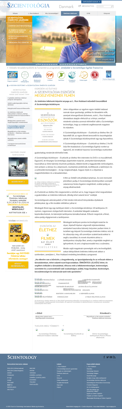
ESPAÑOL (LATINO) (36, 375)
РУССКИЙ (10, 382)
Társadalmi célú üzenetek (18, 42)
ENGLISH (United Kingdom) (15, 370)
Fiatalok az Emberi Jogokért (95, 395)
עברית (9, 378)
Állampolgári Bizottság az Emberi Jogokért (99, 398)
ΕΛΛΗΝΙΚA (33, 380)
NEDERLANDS (11, 387)
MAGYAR (32, 368)
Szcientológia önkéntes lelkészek (96, 380)
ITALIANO (33, 382)
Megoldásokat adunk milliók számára (17, 139)
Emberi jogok (83, 80)
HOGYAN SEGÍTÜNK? (18, 85)
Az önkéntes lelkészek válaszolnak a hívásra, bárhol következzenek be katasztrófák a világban (19, 114)
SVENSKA (33, 373)
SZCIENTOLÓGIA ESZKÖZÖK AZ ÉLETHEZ (18, 37)
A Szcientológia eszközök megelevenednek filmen (16, 127)
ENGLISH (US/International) (15, 368)
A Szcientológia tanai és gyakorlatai (67, 369)
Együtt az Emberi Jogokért (94, 393)
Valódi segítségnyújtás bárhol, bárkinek (18, 104)
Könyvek (107, 13)
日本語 (9, 380)
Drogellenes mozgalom (72, 81)
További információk (62, 382)
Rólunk (15, 13)
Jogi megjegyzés (111, 406)
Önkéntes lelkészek (70, 13)
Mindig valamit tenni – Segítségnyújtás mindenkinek (18, 121)
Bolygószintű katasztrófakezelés (19, 108)
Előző (39, 64)
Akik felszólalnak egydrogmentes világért (93, 390)
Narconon (61, 80)
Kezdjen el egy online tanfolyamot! (96, 378)
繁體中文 (10, 385)
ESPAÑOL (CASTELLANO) (38, 377)
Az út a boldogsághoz (25, 81)
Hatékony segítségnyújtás (18, 26)
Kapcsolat (60, 385)
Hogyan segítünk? (12, 81)
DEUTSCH (10, 389)
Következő (81, 64)
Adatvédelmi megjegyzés (73, 406)
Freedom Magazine (108, 79)
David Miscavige (91, 375)
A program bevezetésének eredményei (17, 144)
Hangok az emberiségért (64, 371)
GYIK (88, 13)
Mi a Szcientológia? (51, 13)
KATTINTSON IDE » (18, 213)
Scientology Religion (92, 373)
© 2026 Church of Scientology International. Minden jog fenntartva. (25, 406)
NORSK (32, 370)
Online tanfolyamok (62, 380)
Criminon (50, 80)
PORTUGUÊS (34, 384)
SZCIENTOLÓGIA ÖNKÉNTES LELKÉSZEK (41, 85)
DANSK (9, 373)
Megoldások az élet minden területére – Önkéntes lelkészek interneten (18, 133)
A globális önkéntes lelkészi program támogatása (17, 98)
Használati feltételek (99, 406)
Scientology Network (93, 371)
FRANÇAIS (10, 375)
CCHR (95, 80)
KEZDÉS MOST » (18, 182)
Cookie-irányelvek (87, 406)
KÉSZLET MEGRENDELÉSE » (18, 264)
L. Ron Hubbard (33, 13)
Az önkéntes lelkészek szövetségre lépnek (17, 31)
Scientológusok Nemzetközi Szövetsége (98, 382)
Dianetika (89, 369)
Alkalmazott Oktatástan (37, 81)
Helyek (59, 387)
